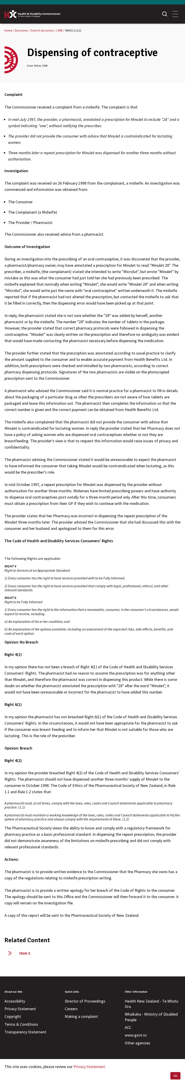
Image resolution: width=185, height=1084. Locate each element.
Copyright (13, 1016)
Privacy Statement (20, 1008)
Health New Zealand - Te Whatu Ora (151, 1003)
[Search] (165, 14)
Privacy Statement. (90, 1066)
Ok (175, 1076)
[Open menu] (175, 14)
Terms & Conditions (21, 1024)
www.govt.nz (136, 1035)
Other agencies (137, 1043)
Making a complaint (81, 1016)
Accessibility (15, 1001)
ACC (128, 1027)
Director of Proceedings (85, 1001)
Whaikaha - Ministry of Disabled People (151, 1017)
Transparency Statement (25, 1031)
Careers (71, 1008)
